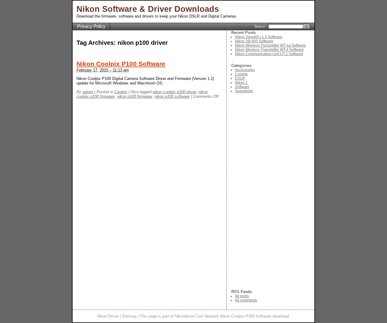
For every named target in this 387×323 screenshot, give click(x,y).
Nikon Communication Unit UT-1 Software (269, 54)
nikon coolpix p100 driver (174, 92)
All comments (246, 300)
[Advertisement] (272, 191)
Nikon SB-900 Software (254, 41)
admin (88, 92)
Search (259, 26)
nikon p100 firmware (134, 96)
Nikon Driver (108, 316)
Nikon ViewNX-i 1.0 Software (258, 37)
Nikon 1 (241, 83)
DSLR (240, 78)
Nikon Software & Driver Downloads (147, 9)
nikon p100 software (172, 96)
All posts (242, 296)
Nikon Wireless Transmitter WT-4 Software (269, 50)
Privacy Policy (91, 26)
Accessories (245, 70)
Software (242, 87)
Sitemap (129, 316)
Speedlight (244, 91)
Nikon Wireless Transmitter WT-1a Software (270, 45)
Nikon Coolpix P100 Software (120, 64)
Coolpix (120, 92)
